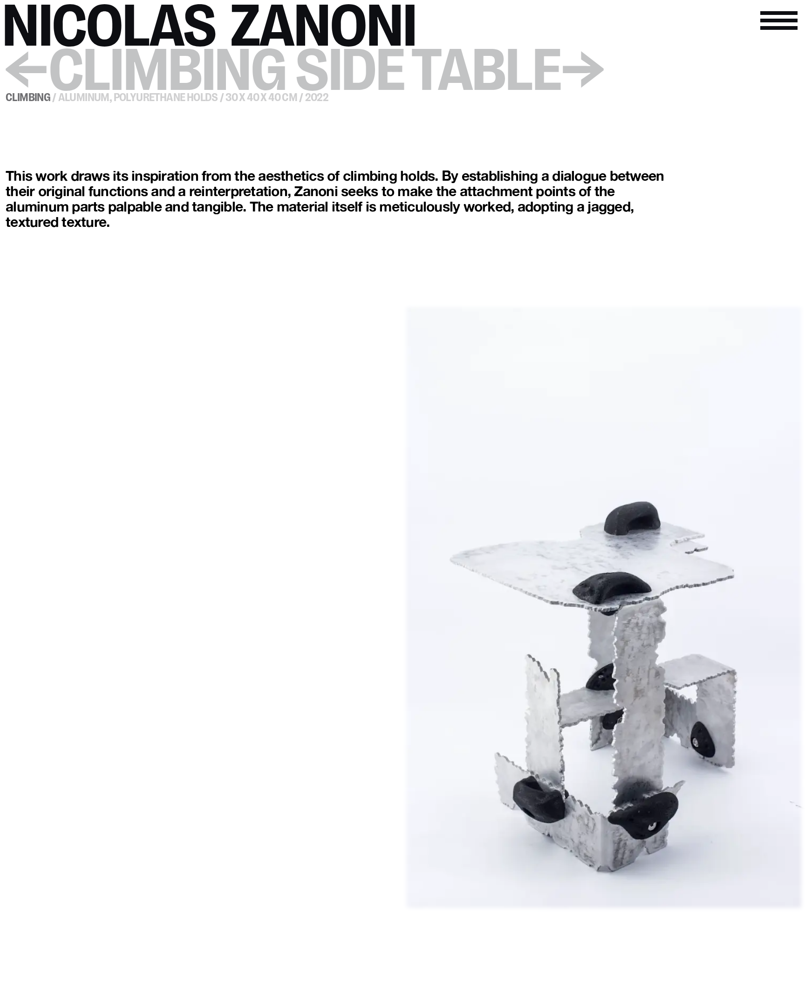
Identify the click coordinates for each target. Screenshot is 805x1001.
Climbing (28, 98)
